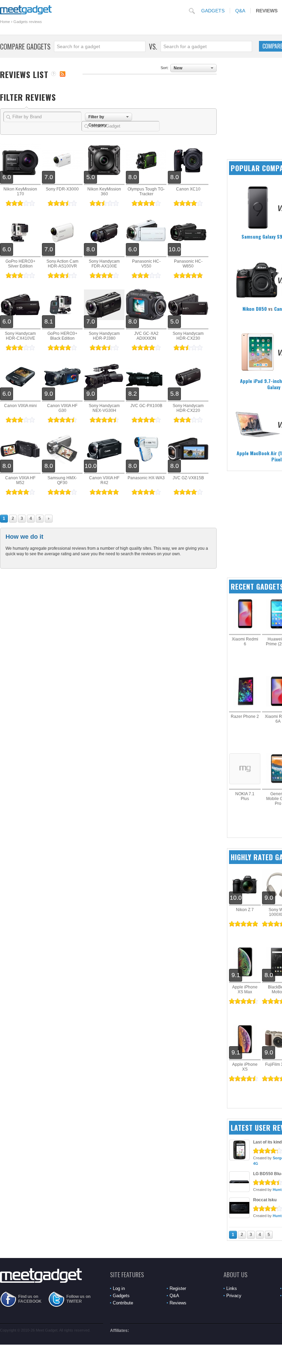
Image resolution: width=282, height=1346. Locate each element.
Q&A (240, 10)
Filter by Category (97, 117)
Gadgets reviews (27, 22)
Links (231, 1288)
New (178, 68)
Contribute (123, 1302)
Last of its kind (267, 1142)
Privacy (233, 1295)
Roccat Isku (264, 1199)
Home (5, 22)
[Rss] (62, 74)
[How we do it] (53, 74)
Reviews (178, 1302)
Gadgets (213, 10)
